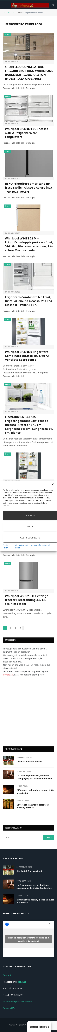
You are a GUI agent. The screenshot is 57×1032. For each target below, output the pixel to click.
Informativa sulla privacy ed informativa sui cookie (32, 546)
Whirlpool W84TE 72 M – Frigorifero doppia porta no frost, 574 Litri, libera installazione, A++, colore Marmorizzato (29, 244)
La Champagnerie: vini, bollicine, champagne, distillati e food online (34, 777)
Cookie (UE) (9, 1008)
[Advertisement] (28, 711)
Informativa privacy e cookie (17, 1001)
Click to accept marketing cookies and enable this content (28, 939)
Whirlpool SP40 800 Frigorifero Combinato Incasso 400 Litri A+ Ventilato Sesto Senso (27, 356)
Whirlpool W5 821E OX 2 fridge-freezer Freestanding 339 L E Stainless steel (27, 600)
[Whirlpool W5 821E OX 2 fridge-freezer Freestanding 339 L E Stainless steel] (28, 575)
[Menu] (5, 5)
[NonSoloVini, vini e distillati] (30, 5)
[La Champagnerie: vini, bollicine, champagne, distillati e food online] (8, 774)
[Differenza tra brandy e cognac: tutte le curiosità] (8, 789)
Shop (7, 34)
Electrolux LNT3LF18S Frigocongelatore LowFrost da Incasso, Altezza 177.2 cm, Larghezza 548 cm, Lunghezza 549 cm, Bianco (29, 425)
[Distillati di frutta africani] (8, 760)
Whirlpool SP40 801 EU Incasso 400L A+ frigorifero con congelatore (26, 133)
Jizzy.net (22, 981)
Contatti (7, 975)
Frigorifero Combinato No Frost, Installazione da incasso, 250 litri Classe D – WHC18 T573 (28, 301)
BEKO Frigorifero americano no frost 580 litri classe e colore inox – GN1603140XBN (28, 187)
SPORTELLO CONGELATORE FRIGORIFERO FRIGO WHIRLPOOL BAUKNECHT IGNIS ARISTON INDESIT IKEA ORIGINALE (29, 73)
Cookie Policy (5, 546)
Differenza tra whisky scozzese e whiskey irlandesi (33, 806)
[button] (52, 484)
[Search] (52, 5)
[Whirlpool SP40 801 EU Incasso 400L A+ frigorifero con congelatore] (28, 108)
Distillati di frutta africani (29, 761)
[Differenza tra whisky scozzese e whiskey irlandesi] (8, 804)
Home (19, 12)
